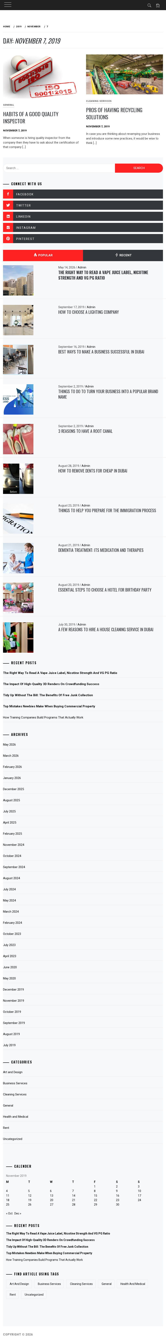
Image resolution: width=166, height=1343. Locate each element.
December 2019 (13, 989)
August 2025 (11, 800)
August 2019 (11, 1034)
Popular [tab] (45, 255)
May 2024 (9, 900)
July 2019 (9, 1045)
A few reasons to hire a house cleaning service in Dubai (105, 629)
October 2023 (12, 934)
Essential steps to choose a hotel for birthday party (104, 590)
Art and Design (12, 1072)
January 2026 (12, 778)
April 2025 (9, 822)
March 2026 (11, 756)
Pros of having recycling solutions (114, 113)
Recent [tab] (125, 255)
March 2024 (11, 911)
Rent (6, 1128)
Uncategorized (12, 1139)
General (8, 1105)
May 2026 (9, 744)
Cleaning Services (99, 101)
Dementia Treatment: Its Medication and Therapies (101, 550)
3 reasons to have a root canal (85, 431)
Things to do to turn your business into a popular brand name (108, 394)
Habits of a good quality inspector (31, 117)
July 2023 (9, 945)
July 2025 (9, 811)
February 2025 (12, 833)
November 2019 (13, 1000)
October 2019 (12, 1012)
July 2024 (9, 889)
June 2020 (10, 967)
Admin (82, 267)
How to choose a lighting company (88, 312)
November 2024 (13, 845)
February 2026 (12, 767)
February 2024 (12, 923)
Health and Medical (15, 1116)
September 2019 (14, 1023)
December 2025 (13, 789)
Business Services (15, 1083)
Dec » (17, 1213)
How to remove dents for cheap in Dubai (92, 471)
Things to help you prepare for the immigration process (107, 510)
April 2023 (9, 956)
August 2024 (11, 878)
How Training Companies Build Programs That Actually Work (43, 717)
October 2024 (12, 856)
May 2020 (9, 978)
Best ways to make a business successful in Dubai (101, 352)
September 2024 (14, 867)
